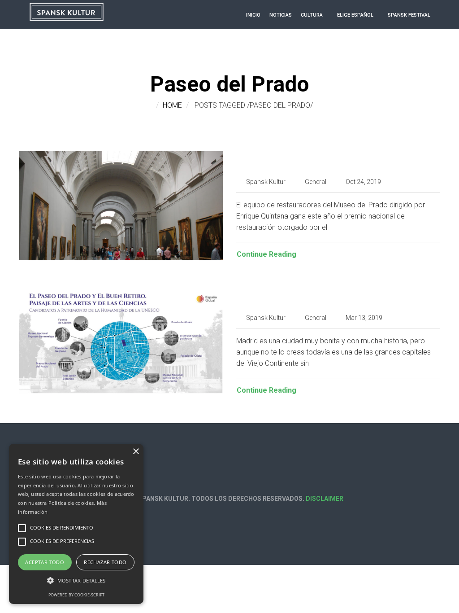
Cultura (312, 15)
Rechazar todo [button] (105, 562)
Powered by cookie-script (76, 595)
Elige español (355, 15)
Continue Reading (266, 254)
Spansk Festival (409, 15)
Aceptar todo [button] (44, 562)
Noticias (280, 15)
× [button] (135, 451)
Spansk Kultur (266, 181)
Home (172, 105)
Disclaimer (324, 498)
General (315, 181)
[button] (76, 580)
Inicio (253, 15)
